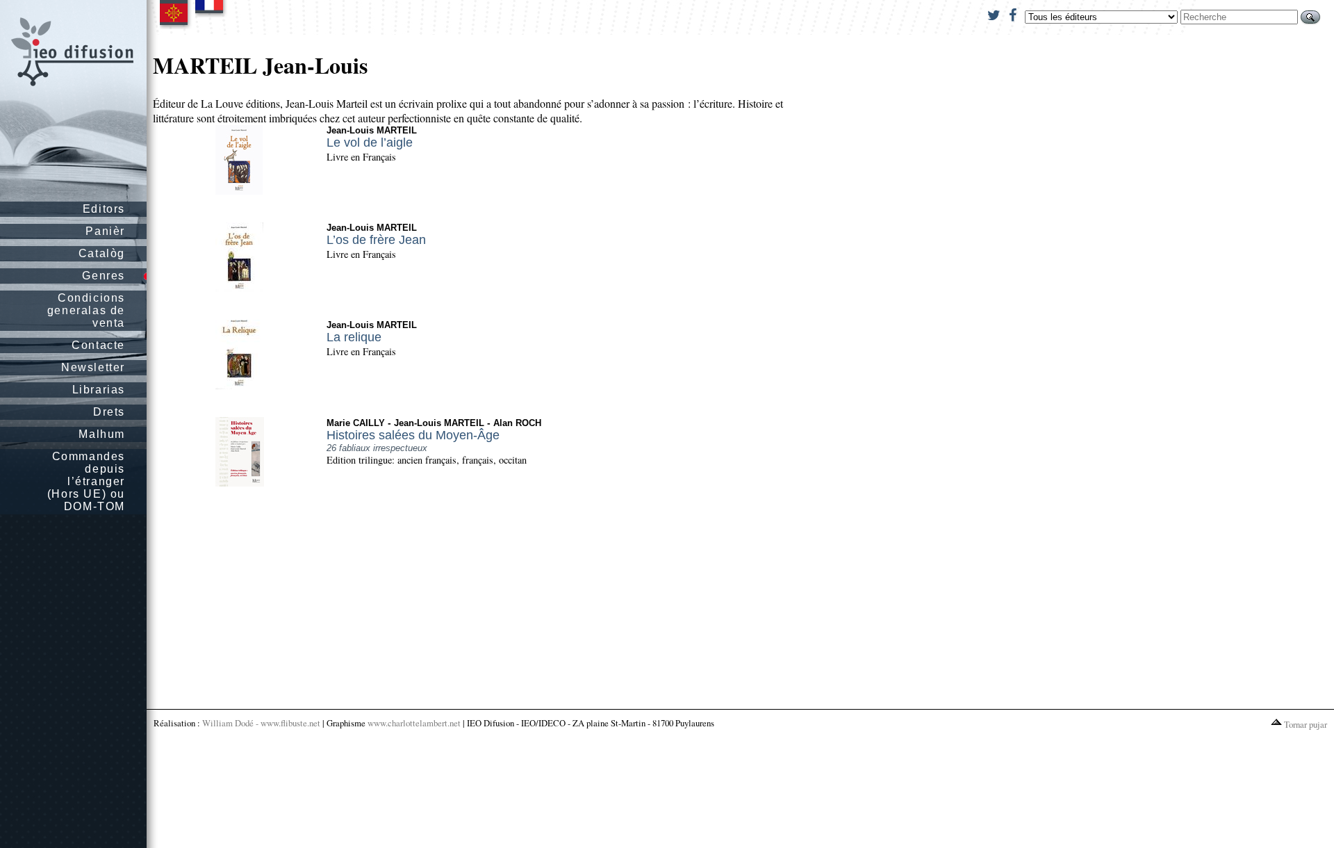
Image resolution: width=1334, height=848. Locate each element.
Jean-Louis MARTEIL (372, 130)
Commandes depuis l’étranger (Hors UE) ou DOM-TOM (86, 481)
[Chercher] (1310, 17)
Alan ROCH (517, 423)
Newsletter (93, 367)
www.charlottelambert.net (414, 723)
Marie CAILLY (356, 423)
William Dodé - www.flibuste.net (261, 723)
